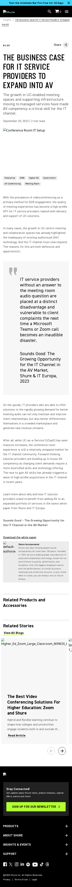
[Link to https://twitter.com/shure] (11, 864)
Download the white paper (19, 537)
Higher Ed (34, 178)
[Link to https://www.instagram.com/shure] (16, 864)
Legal (34, 880)
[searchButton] (49, 11)
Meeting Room (32, 183)
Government (49, 178)
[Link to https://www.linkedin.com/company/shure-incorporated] (22, 864)
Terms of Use (21, 880)
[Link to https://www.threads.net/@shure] (47, 864)
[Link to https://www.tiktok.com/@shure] (42, 864)
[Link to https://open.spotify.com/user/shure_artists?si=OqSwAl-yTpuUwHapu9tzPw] (28, 864)
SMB (22, 178)
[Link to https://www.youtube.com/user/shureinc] (35, 864)
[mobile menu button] (66, 11)
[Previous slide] (51, 751)
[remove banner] (69, 3)
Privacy (6, 880)
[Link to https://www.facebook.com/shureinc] (5, 864)
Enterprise (10, 178)
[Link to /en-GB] (11, 11)
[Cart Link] (57, 11)
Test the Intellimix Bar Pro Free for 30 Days (36, 3)
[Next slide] (62, 751)
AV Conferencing (13, 183)
